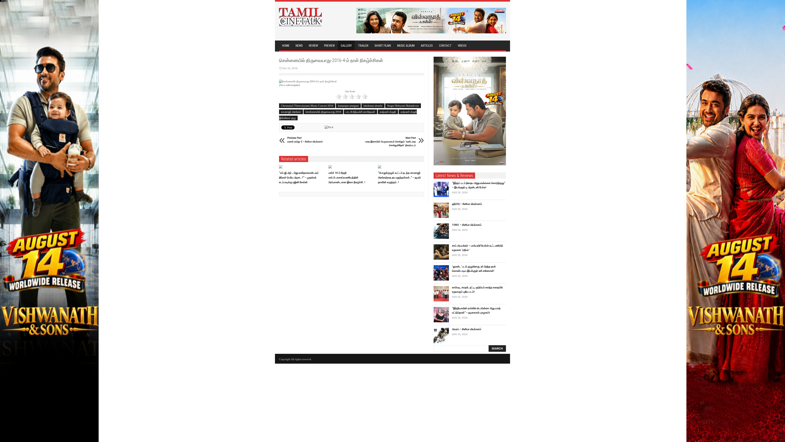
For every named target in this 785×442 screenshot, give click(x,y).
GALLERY (346, 45)
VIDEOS (462, 45)
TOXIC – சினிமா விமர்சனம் (466, 224)
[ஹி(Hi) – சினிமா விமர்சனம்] (441, 210)
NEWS (299, 45)
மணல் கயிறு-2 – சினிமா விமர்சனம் (305, 139)
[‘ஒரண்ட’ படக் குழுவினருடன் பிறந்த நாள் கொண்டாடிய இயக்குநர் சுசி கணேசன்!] (441, 273)
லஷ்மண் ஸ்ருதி (388, 111)
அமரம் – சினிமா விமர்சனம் (466, 329)
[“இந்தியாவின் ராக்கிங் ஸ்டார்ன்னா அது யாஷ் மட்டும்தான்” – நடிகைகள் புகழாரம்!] (441, 314)
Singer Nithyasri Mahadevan (403, 105)
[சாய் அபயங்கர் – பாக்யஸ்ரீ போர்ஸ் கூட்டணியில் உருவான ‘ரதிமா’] (441, 252)
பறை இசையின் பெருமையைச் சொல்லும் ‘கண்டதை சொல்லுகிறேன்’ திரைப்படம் (390, 141)
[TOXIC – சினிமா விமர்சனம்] (441, 231)
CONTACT (445, 45)
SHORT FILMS (383, 45)
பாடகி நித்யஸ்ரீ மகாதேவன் (360, 111)
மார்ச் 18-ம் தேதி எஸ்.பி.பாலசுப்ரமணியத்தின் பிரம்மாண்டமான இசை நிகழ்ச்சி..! (347, 177)
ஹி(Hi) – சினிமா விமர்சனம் (467, 203)
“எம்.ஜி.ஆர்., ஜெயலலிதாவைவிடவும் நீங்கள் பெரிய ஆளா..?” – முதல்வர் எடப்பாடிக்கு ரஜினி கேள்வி (298, 177)
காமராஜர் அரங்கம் (291, 111)
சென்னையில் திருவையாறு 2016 (323, 111)
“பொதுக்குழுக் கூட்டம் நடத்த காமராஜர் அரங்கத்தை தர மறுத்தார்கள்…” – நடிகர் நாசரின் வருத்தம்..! (399, 177)
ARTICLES (427, 45)
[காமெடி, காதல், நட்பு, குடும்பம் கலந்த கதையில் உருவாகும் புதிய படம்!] (441, 293)
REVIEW (313, 45)
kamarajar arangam (348, 105)
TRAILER (363, 45)
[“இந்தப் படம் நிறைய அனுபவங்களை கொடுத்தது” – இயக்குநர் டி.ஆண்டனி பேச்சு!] (441, 189)
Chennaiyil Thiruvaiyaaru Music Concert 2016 (307, 105)
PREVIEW (329, 45)
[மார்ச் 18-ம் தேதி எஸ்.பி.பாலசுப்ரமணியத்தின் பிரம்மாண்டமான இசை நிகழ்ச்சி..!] (352, 166)
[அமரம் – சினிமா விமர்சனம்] (441, 335)
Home (285, 45)
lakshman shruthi (372, 105)
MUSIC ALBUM (406, 45)
